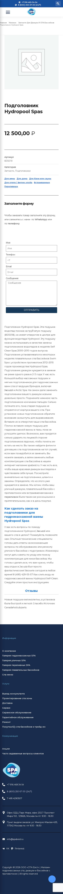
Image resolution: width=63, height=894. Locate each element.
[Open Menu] (8, 12)
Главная (3, 23)
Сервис (6, 708)
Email (9, 266)
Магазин (12, 23)
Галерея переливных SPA (16, 665)
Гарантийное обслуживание (18, 717)
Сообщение (12, 278)
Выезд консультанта (13, 693)
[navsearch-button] (58, 3)
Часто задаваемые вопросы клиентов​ (23, 753)
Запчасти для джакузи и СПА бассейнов (36, 23)
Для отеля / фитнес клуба (18, 182)
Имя (8, 242)
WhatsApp (41, 219)
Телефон (10, 254)
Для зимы (9, 178)
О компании (9, 651)
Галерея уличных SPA (14, 660)
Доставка (7, 703)
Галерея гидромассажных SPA (19, 655)
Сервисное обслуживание (16, 712)
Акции (6, 748)
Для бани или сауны (40, 178)
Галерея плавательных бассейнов (20, 670)
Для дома (22, 178)
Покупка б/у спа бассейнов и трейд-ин (23, 726)
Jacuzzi (8, 390)
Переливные (11, 186)
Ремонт (6, 722)
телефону (14, 223)
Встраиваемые (42, 182)
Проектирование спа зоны (17, 698)
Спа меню (7, 674)
